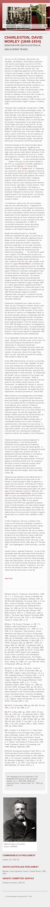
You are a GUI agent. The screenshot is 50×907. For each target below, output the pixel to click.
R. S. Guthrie (23, 168)
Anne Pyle (9, 578)
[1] (41, 141)
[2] (33, 229)
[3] (37, 334)
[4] (26, 357)
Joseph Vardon (25, 493)
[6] (6, 517)
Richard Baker (24, 264)
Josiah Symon (10, 493)
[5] (12, 473)
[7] (34, 570)
